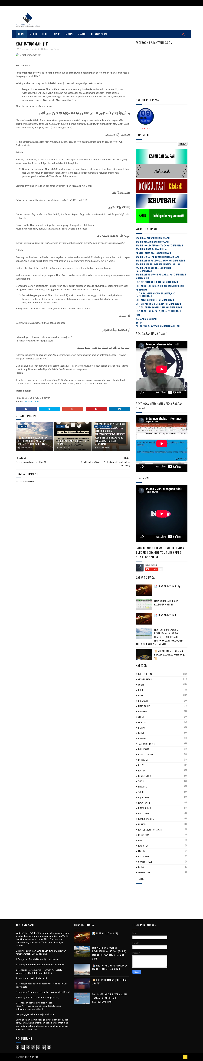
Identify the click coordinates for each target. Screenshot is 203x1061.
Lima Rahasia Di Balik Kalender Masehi (166, 602)
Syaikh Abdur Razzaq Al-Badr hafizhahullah (160, 260)
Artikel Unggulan (103, 426)
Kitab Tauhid (144, 706)
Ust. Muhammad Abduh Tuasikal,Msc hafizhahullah (155, 295)
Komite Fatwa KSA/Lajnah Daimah (153, 252)
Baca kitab (143, 846)
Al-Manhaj (141, 289)
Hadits (68, 34)
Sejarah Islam (144, 872)
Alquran (142, 722)
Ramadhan (142, 711)
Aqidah (22, 426)
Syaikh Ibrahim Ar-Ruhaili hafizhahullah (158, 264)
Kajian (141, 733)
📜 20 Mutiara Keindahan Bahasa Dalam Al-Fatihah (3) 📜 (170, 654)
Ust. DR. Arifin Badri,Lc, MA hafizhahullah (159, 307)
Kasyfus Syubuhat (146, 819)
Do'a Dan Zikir (144, 776)
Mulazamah (143, 701)
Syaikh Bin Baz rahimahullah (151, 249)
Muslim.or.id (31, 401)
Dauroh (141, 770)
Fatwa (141, 840)
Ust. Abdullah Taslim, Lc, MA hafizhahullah (160, 285)
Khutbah (142, 824)
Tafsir (56, 34)
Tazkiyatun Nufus (51, 49)
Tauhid (33, 34)
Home (21, 34)
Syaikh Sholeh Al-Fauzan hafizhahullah (158, 256)
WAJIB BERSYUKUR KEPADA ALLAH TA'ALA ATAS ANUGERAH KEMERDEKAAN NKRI (109, 998)
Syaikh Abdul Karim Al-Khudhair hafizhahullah (153, 269)
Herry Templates (31, 1057)
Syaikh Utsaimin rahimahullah (152, 241)
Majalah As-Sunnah (146, 318)
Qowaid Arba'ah (145, 862)
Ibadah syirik (144, 803)
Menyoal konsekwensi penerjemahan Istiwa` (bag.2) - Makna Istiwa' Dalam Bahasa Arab (110, 953)
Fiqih (45, 34)
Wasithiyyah (143, 856)
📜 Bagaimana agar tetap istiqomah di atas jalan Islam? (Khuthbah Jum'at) (33, 441)
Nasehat (142, 695)
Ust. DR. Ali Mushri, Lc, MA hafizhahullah (158, 303)
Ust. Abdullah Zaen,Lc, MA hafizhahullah (158, 311)
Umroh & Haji (144, 808)
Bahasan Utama (145, 674)
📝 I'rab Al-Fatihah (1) (167, 615)
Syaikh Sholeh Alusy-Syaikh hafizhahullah (159, 245)
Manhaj (82, 34)
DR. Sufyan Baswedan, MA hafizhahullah (158, 326)
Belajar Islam (99, 34)
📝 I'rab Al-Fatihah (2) (167, 586)
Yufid (139, 322)
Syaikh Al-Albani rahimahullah (153, 237)
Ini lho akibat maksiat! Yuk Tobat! (72, 442)
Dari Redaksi (144, 749)
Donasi (141, 867)
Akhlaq (60, 426)
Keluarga (142, 786)
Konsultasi (143, 760)
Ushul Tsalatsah (146, 754)
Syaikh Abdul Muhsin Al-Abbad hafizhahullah (161, 274)
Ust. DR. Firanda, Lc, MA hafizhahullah (157, 282)
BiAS (138, 315)
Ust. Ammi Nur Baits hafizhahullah (155, 299)
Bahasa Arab (143, 813)
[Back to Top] (185, 1057)
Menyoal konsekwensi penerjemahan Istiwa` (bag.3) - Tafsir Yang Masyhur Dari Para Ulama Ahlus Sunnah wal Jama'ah (159, 637)
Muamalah (142, 738)
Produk (141, 851)
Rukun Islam (144, 835)
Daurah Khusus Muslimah (150, 829)
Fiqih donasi (144, 797)
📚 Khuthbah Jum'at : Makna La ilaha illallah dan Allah (109, 967)
